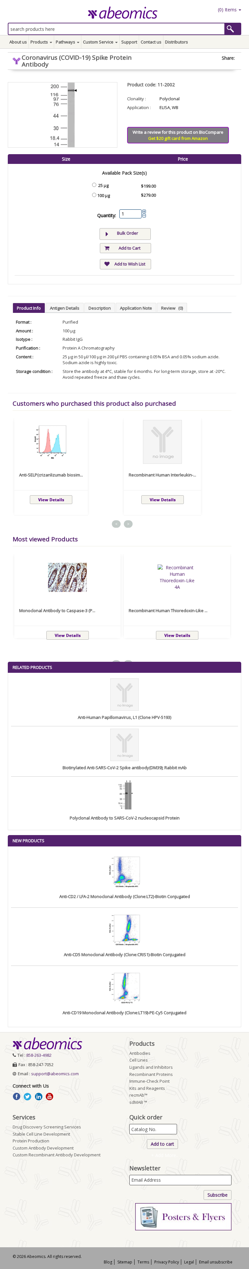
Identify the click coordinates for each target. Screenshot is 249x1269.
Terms (143, 1262)
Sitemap (124, 1262)
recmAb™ (138, 1095)
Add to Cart (129, 248)
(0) (227, 9)
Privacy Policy (166, 1262)
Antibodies (139, 1053)
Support (129, 42)
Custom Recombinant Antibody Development (57, 1155)
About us (18, 42)
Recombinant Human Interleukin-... (162, 475)
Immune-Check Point (149, 1081)
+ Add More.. (164, 1155)
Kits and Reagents (147, 1088)
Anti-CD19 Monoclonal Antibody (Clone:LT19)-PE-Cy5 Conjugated (124, 1013)
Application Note (136, 308)
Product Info (29, 308)
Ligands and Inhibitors (151, 1067)
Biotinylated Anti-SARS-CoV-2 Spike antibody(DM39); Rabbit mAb (125, 767)
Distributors (176, 42)
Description (100, 308)
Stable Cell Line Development (41, 1134)
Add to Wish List (129, 264)
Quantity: (106, 215)
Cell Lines (138, 1060)
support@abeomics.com (55, 1074)
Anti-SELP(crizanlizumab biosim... (51, 475)
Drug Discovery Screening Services (47, 1127)
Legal (189, 1262)
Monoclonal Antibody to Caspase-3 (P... (57, 610)
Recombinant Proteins (151, 1074)
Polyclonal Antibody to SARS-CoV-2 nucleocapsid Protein (125, 818)
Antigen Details (64, 308)
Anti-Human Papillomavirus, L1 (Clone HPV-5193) (124, 717)
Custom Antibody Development (43, 1148)
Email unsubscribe (215, 1262)
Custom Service (98, 42)
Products (39, 42)
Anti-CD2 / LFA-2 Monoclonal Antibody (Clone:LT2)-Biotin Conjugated (124, 896)
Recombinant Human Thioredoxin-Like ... (168, 610)
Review (172, 308)
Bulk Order (127, 233)
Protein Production (31, 1141)
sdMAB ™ (138, 1102)
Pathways (66, 42)
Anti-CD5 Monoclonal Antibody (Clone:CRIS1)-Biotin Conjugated (124, 954)
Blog (108, 1262)
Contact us (151, 42)
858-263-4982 (39, 1055)
